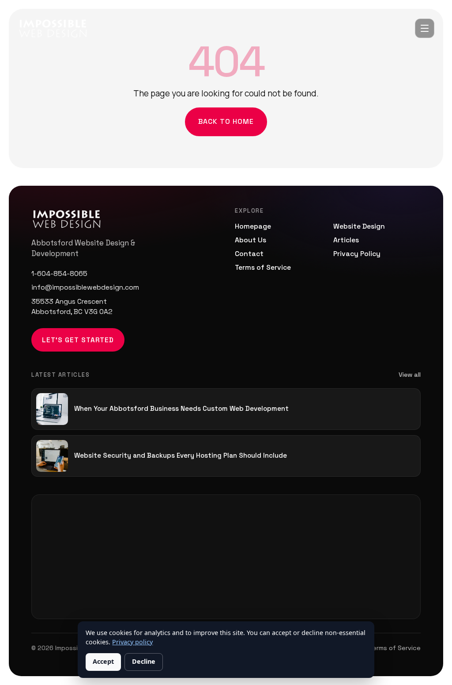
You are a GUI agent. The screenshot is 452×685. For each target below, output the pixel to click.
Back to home (226, 121)
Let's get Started (78, 340)
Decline (143, 661)
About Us (250, 240)
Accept (103, 661)
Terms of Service (263, 267)
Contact (249, 253)
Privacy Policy (356, 253)
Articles (346, 240)
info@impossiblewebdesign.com (85, 287)
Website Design (359, 226)
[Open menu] (424, 28)
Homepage (253, 226)
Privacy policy (132, 642)
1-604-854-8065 (59, 273)
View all (410, 375)
